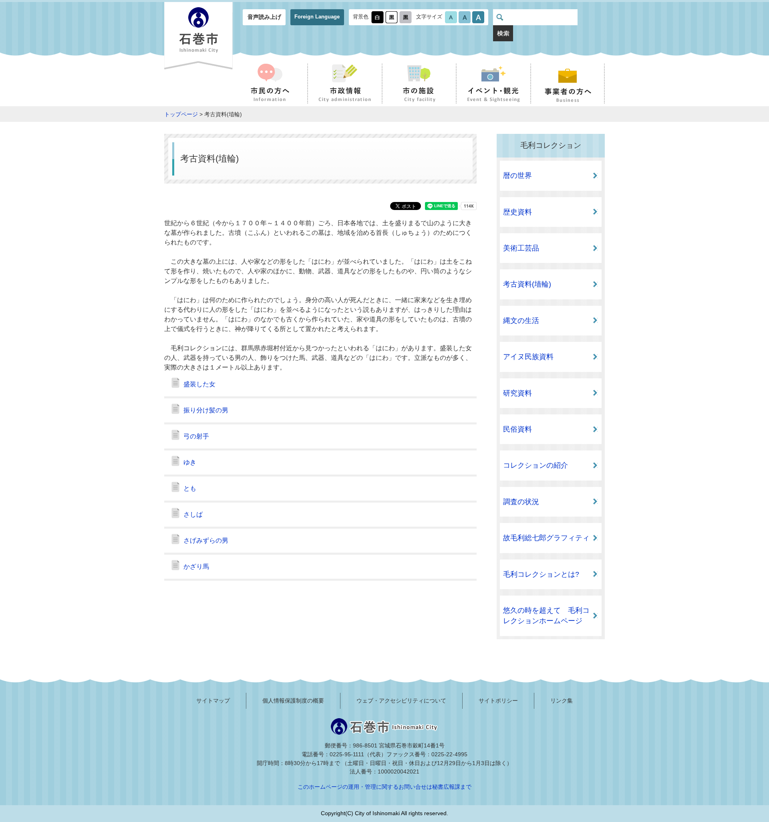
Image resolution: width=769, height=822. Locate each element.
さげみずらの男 (205, 540)
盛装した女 (199, 384)
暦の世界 (517, 176)
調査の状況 (521, 502)
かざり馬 (196, 566)
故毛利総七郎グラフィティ (546, 538)
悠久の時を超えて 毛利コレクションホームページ (546, 615)
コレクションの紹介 (535, 465)
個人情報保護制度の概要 (293, 700)
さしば (193, 514)
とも (189, 488)
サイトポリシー (498, 700)
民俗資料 (517, 429)
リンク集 (561, 700)
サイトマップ (213, 700)
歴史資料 (517, 212)
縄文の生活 (521, 321)
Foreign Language (317, 17)
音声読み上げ (264, 17)
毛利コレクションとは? (541, 574)
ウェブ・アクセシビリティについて (401, 700)
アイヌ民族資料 (528, 357)
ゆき (189, 462)
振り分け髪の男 (205, 410)
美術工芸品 (521, 248)
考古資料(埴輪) (527, 284)
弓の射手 (196, 436)
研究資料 (517, 393)
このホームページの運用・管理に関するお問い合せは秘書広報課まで (384, 787)
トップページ (181, 114)
